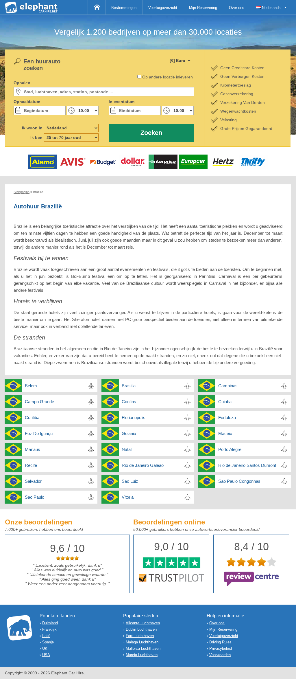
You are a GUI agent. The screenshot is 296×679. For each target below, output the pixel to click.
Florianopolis (133, 417)
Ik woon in (32, 128)
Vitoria (128, 497)
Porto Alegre (229, 449)
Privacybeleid (220, 648)
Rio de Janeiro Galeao (143, 465)
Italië (46, 636)
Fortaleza (227, 417)
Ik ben (36, 137)
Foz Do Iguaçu (39, 433)
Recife (31, 465)
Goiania (129, 433)
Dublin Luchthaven (141, 629)
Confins (129, 401)
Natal (127, 449)
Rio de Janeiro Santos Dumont (247, 465)
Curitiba (32, 417)
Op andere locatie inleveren (167, 77)
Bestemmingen (123, 7)
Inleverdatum (121, 101)
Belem (31, 385)
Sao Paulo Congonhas (239, 481)
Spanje (48, 642)
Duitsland (50, 623)
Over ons (236, 7)
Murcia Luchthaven (142, 655)
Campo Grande (39, 401)
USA (46, 655)
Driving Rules (220, 642)
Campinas (228, 385)
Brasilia (129, 385)
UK (44, 648)
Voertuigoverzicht (162, 7)
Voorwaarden (220, 655)
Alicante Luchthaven (143, 623)
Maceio (225, 433)
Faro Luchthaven (140, 636)
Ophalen (22, 82)
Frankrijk (49, 629)
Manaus (32, 449)
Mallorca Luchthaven (143, 648)
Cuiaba (225, 401)
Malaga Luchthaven (142, 642)
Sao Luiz (130, 481)
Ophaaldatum (27, 101)
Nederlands (271, 7)
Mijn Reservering (203, 7)
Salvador (33, 481)
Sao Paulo (34, 497)
